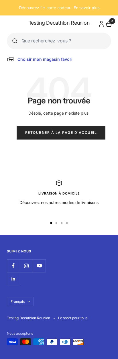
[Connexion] (100, 22)
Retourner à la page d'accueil (61, 132)
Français (18, 301)
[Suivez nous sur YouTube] (39, 265)
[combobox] (63, 41)
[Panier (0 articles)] (108, 23)
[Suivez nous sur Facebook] (13, 265)
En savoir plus (86, 7)
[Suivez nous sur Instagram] (26, 265)
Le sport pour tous (72, 318)
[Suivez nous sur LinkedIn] (13, 278)
